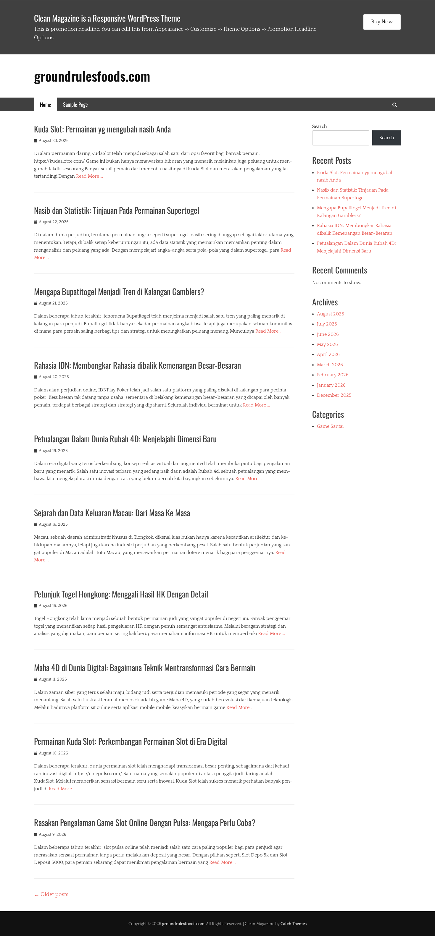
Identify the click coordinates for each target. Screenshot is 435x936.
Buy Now (382, 22)
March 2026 (330, 364)
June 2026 (328, 334)
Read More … (89, 176)
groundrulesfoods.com (92, 75)
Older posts (51, 895)
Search (319, 126)
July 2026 (327, 324)
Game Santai (330, 426)
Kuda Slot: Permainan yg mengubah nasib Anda (102, 129)
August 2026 (330, 314)
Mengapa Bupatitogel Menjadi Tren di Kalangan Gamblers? (119, 291)
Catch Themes (294, 924)
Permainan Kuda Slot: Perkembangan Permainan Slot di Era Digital (130, 741)
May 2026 (327, 344)
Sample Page (75, 104)
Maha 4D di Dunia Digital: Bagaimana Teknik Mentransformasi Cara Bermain (144, 667)
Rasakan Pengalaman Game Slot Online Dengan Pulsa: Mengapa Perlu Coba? (145, 822)
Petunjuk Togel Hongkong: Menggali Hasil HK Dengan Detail (121, 594)
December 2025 (334, 395)
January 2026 (331, 385)
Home (45, 104)
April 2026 (328, 354)
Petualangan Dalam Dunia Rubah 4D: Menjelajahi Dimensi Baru (125, 439)
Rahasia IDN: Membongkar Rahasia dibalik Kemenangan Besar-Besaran (137, 365)
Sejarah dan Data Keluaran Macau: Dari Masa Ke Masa (112, 512)
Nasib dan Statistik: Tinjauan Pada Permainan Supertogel (116, 210)
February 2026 (333, 375)
